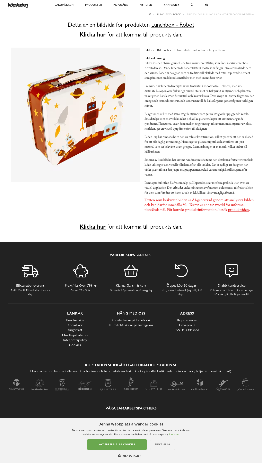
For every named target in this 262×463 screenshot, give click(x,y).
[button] (131, 455)
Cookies (75, 345)
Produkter (93, 4)
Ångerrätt (75, 330)
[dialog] (131, 440)
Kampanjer (171, 4)
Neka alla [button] (162, 444)
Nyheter (146, 4)
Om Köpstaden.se (75, 335)
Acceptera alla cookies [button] (117, 444)
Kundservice (75, 320)
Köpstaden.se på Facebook (131, 320)
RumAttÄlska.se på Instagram (131, 325)
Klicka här (93, 34)
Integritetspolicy (75, 340)
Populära (120, 4)
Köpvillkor (75, 325)
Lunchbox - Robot (172, 24)
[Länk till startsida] (149, 14)
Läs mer (174, 434)
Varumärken (64, 4)
